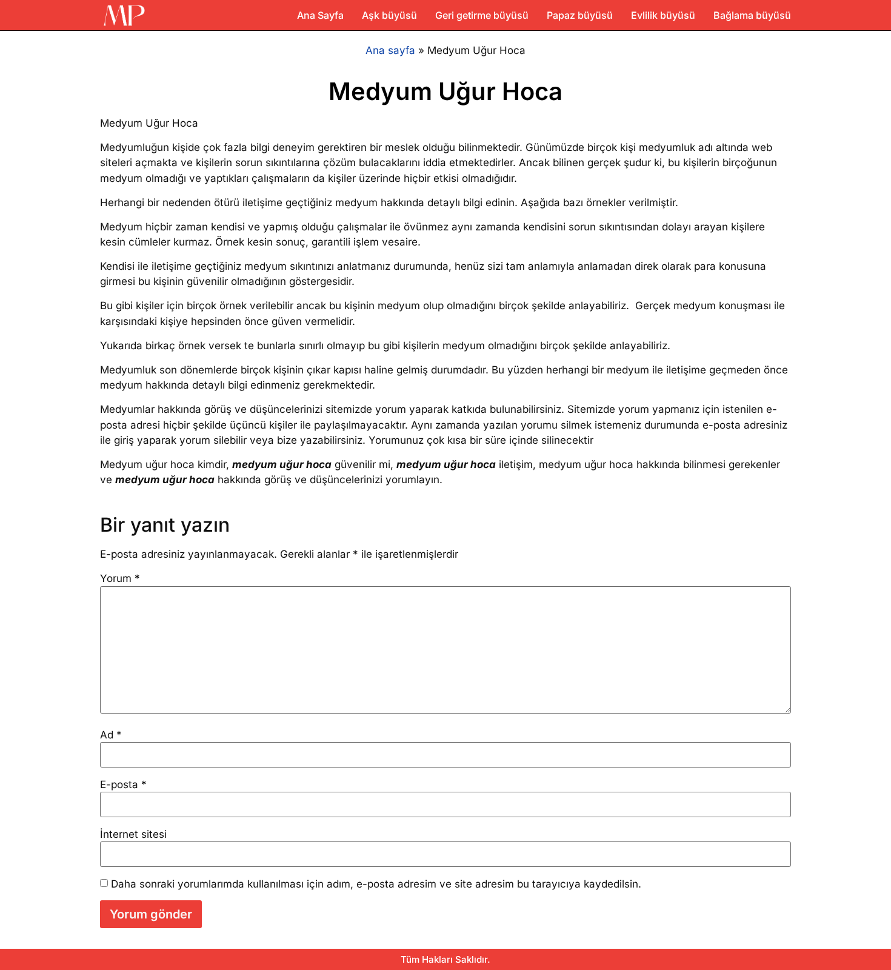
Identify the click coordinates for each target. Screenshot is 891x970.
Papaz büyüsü (580, 15)
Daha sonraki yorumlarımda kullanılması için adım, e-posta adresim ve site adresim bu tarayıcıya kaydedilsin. (376, 884)
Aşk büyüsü (389, 15)
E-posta (123, 785)
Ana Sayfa (320, 15)
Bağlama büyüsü (752, 15)
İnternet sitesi (133, 834)
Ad (111, 735)
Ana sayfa (390, 50)
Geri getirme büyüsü (482, 15)
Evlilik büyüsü (663, 15)
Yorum (120, 579)
